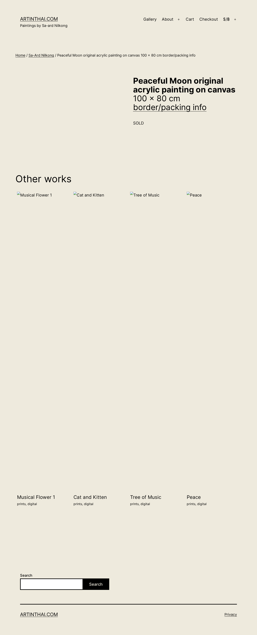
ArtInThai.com (39, 19)
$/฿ (226, 19)
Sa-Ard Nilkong (41, 55)
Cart (190, 19)
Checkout (208, 19)
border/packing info (170, 107)
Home (20, 55)
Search (26, 575)
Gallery (150, 19)
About (167, 19)
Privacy (230, 614)
